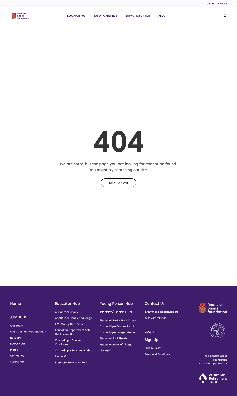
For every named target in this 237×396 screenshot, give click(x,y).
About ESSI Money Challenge (73, 318)
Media (14, 349)
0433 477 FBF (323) (156, 318)
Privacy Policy (153, 348)
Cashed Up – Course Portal (117, 326)
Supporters (17, 361)
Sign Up (151, 339)
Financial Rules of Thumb (116, 344)
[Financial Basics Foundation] (20, 15)
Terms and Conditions (157, 354)
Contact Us (17, 355)
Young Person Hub (138, 15)
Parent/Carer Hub (105, 15)
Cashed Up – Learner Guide (117, 332)
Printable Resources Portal (72, 362)
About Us (18, 317)
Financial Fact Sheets (113, 338)
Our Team (16, 325)
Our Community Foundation (28, 331)
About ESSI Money (66, 312)
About (162, 15)
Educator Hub (76, 15)
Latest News (18, 343)
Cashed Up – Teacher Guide (73, 350)
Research (16, 337)
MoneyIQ (60, 356)
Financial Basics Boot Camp (118, 320)
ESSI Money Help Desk (69, 324)
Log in (150, 331)
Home (15, 303)
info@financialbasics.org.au (161, 311)
